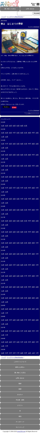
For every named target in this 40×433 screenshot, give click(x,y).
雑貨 (20, 389)
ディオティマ (20, 422)
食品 (20, 416)
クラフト (20, 405)
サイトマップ (20, 427)
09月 (33, 143)
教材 (20, 383)
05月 (18, 125)
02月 (6, 125)
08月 (29, 132)
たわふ (29, 112)
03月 (10, 125)
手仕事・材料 (20, 400)
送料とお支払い (20, 367)
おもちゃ (20, 394)
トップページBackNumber (15, 16)
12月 (6, 136)
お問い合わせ (30, 9)
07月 (25, 125)
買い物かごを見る (10, 9)
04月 (14, 125)
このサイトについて (20, 361)
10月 (37, 132)
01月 (2, 125)
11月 (2, 136)
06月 (21, 125)
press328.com (21, 431)
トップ (3, 16)
